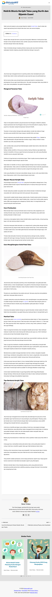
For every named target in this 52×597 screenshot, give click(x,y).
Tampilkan (14, 33)
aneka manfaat (17, 319)
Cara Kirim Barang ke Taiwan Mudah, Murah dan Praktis (13, 525)
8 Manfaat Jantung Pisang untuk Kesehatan (39, 524)
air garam (25, 301)
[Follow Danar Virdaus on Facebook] (23, 515)
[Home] (21, 7)
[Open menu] (49, 3)
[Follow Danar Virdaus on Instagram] (28, 515)
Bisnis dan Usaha (14, 570)
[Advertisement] (26, 62)
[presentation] (13, 549)
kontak (37, 511)
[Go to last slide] (4, 557)
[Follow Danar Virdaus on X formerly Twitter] (26, 515)
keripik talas (34, 26)
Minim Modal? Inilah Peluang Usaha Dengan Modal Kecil (13, 564)
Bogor (38, 137)
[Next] (48, 557)
